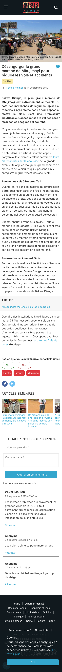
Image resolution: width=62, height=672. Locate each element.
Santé (29, 620)
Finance (19, 373)
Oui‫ (32, 662)
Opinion (47, 612)
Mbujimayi (33, 373)
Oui (8, 365)
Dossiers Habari (17, 608)
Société (7, 81)
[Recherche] (56, 7)
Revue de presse (13, 620)
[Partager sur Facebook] (5, 384)
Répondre (10, 525)
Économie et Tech (40, 608)
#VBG (17, 603)
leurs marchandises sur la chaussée (30, 159)
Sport (52, 620)
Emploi (7, 373)
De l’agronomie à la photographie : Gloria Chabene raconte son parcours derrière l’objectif (40, 421)
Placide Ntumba (14, 87)
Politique (18, 616)
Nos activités (42, 630)
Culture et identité (34, 603)
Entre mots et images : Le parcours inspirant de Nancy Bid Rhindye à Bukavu (14, 419)
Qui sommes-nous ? (19, 630)
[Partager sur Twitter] (12, 384)
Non (24, 365)
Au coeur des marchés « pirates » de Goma (26, 306)
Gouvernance (14, 612)
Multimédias (32, 612)
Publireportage (36, 616)
